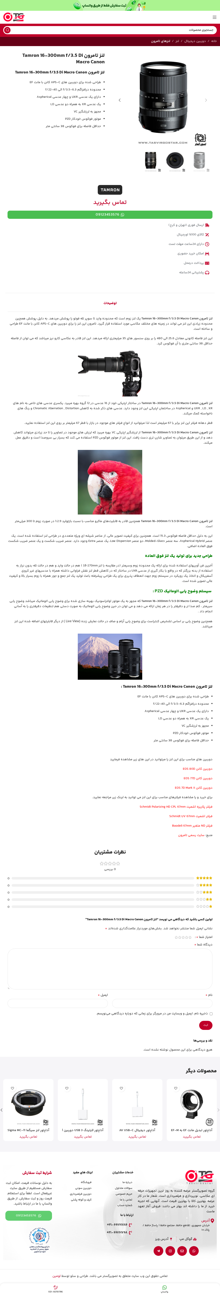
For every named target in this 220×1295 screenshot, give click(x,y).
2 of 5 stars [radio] (186, 937)
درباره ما (127, 1182)
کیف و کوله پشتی (81, 1200)
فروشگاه (86, 1182)
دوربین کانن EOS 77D (198, 778)
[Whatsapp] (194, 1251)
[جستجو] (7, 30)
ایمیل (103, 995)
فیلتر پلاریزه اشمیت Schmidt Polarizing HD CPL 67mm (176, 806)
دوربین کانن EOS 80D (197, 768)
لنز (177, 41)
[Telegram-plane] (158, 1251)
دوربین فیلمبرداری (81, 1194)
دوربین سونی (83, 1188)
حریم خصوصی (124, 1194)
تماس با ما (126, 1200)
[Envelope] (182, 1251)
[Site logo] (14, 17)
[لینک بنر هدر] (110, 5)
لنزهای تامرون (160, 41)
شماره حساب (124, 1205)
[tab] (110, 303)
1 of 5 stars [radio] (190, 937)
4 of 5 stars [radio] (179, 937)
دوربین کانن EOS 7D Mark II (193, 787)
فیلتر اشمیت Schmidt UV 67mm (190, 816)
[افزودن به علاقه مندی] (176, 1088)
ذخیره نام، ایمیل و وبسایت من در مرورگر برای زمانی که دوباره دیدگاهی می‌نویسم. (152, 1013)
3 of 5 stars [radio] (183, 937)
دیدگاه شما (203, 944)
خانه (214, 41)
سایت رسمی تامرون (191, 835)
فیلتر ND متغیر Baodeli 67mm (192, 825)
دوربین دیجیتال (195, 41)
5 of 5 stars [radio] (176, 937)
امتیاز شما (204, 937)
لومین (56, 1276)
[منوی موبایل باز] (214, 17)
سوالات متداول (123, 1188)
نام (208, 995)
